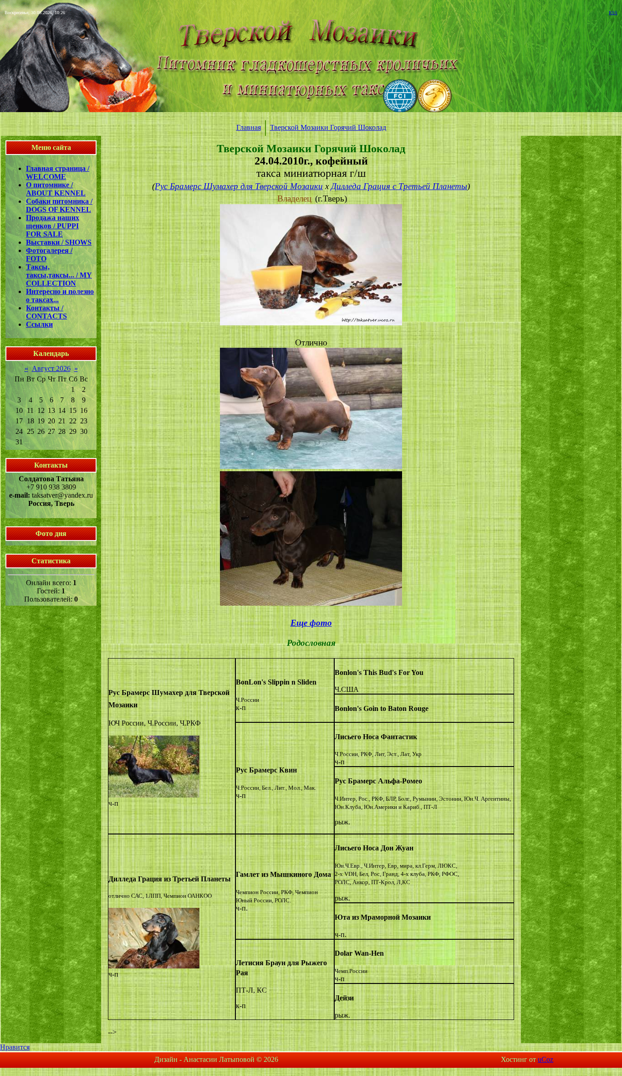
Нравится (15, 1047)
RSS (613, 12)
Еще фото (311, 623)
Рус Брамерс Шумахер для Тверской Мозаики (239, 186)
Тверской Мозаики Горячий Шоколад (328, 127)
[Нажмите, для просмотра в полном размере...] (311, 322)
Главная (248, 127)
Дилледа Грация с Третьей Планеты (399, 186)
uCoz (545, 1059)
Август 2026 (51, 368)
